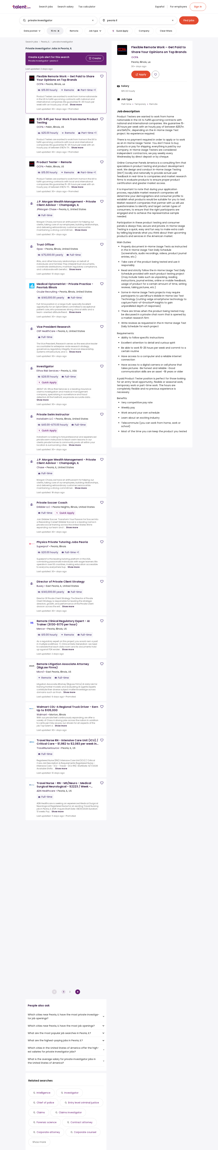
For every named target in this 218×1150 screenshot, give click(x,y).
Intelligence (43, 1092)
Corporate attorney (48, 1132)
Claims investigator (70, 1112)
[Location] (135, 20)
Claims (41, 1112)
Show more (76, 104)
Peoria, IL (45, 42)
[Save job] (102, 76)
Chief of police (45, 1102)
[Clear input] (92, 20)
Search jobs (32, 42)
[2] (77, 991)
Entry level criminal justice (83, 1102)
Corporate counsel (85, 1132)
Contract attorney (81, 1122)
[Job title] (55, 20)
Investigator (71, 1092)
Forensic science (47, 1122)
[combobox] (58, 20)
